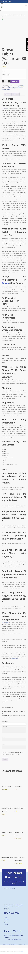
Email (3, 744)
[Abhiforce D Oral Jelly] (7, 779)
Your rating (5, 721)
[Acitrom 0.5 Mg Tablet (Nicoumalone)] (7, 800)
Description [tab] (8, 94)
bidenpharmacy (8, 15)
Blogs (5, 923)
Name (3, 736)
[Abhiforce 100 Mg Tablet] (20, 825)
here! (21, 951)
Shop (5, 921)
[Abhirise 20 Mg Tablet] (20, 800)
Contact (6, 924)
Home (3, 15)
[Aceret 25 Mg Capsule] (7, 825)
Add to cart (15, 81)
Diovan (5, 283)
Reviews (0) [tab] (15, 94)
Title (4, 71)
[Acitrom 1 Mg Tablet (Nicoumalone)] (20, 849)
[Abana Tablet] (20, 779)
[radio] (6, 75)
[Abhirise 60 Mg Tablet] (7, 849)
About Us (6, 919)
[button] (14, 3)
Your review (5, 726)
